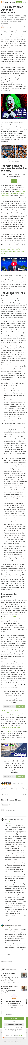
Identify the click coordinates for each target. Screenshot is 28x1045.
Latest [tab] (7, 969)
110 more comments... (6, 961)
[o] (24, 975)
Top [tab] (3, 969)
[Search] (25, 969)
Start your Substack (10, 1038)
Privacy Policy (19, 1031)
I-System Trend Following (15, 713)
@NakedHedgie (15, 711)
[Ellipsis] (26, 819)
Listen (24, 27)
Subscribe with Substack (15, 1024)
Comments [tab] (5, 805)
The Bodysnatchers (10, 925)
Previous (6, 794)
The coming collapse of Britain (8, 974)
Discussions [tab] (13, 969)
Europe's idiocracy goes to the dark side (9, 987)
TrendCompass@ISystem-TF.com (11, 728)
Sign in (24, 2)
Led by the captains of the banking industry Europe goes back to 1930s (9, 991)
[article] (14, 978)
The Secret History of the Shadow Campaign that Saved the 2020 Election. (13, 193)
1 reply (8, 954)
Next (23, 794)
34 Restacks (20, 783)
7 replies (8, 920)
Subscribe (19, 2)
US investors (7, 731)
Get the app (22, 1038)
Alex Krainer (8, 26)
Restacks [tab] (11, 805)
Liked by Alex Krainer (10, 821)
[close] (23, 995)
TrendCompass (16, 715)
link (5, 740)
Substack (6, 1041)
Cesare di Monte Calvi (10, 819)
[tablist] (8, 804)
